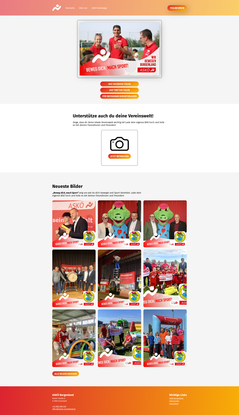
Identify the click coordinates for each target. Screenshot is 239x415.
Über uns (83, 8)
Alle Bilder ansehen (66, 373)
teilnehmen (177, 7)
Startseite (70, 8)
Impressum (173, 404)
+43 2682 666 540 (59, 406)
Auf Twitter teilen (119, 90)
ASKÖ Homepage (99, 8)
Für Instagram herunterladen (119, 96)
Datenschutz (174, 401)
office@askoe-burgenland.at (63, 409)
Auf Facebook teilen (119, 84)
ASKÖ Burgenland (176, 398)
